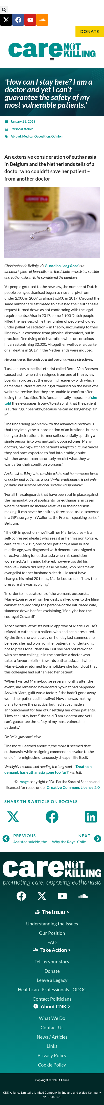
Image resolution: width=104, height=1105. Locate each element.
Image (23, 781)
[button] (4, 10)
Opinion (56, 136)
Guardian (62, 265)
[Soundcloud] (83, 896)
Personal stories (22, 129)
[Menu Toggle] (52, 59)
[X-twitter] (6, 20)
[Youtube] (30, 20)
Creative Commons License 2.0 (73, 787)
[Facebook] (18, 20)
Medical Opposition (36, 136)
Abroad (16, 136)
